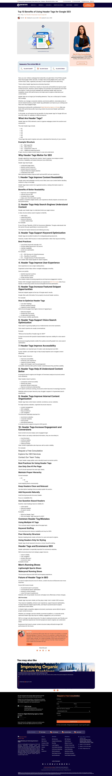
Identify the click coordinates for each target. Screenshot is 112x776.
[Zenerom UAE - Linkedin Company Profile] (50, 764)
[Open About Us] (36, 5)
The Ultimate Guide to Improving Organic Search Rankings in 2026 (33, 672)
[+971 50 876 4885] (72, 1)
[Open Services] (43, 5)
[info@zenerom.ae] (81, 1)
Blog (22, 14)
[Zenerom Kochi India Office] (75, 732)
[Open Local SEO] (51, 5)
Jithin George (27, 706)
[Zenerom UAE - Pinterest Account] (60, 764)
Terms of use (46, 767)
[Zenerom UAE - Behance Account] (57, 764)
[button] (37, 650)
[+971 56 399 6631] (63, 1)
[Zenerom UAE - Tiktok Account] (55, 764)
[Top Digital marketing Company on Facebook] (43, 764)
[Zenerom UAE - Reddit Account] (67, 764)
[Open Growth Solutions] (63, 5)
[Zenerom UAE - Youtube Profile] (52, 764)
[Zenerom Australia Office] (63, 732)
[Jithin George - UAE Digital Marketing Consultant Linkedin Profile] (20, 708)
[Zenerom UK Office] (51, 732)
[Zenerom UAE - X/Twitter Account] (45, 764)
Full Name (59, 699)
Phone (75, 703)
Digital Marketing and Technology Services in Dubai (28, 741)
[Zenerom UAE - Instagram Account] (48, 764)
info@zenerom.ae (86, 1)
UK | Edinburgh (55, 732)
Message (58, 713)
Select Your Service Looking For (63, 708)
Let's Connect (56, 761)
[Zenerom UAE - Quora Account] (64, 764)
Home (19, 14)
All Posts (29, 644)
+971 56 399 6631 (67, 1)
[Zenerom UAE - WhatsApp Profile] (69, 764)
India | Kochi (79, 732)
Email (58, 703)
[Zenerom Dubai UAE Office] (39, 732)
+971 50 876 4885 (76, 1)
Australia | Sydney (67, 732)
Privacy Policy (52, 767)
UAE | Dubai (43, 732)
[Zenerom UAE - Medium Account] (62, 764)
